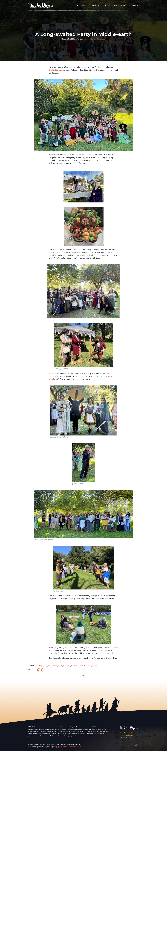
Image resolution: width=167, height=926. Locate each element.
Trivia (94, 666)
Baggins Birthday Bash (53, 666)
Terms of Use (76, 747)
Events (88, 666)
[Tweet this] (38, 669)
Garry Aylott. (57, 747)
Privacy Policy (67, 747)
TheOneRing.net (55, 70)
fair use (54, 736)
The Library (80, 5)
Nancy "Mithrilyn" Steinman (93, 39)
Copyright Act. (71, 736)
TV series (106, 5)
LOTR (114, 5)
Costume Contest (78, 666)
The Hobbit (124, 5)
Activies (40, 666)
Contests (66, 666)
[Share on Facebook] (42, 669)
